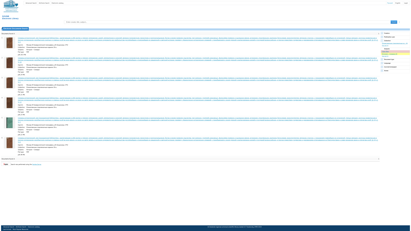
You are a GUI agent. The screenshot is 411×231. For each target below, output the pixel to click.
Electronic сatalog (57, 3)
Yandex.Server (36, 164)
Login (406, 3)
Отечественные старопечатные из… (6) (395, 43)
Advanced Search (31, 3)
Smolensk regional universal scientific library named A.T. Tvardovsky (231, 227)
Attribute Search (44, 3)
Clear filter (385, 51)
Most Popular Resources (20, 229)
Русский (390, 3)
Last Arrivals (7, 229)
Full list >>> (385, 45)
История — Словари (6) (389, 54)
